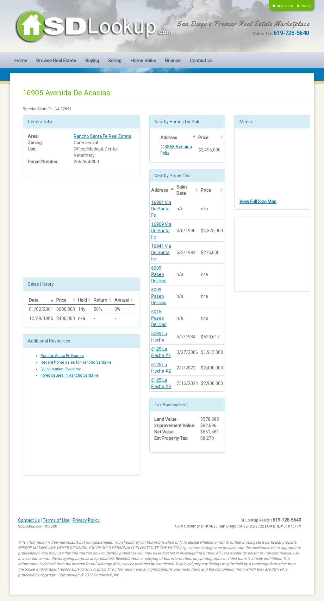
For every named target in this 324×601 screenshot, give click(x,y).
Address (168, 137)
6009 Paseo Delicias (158, 274)
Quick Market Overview (60, 369)
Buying (92, 60)
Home (21, 60)
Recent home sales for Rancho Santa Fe (75, 362)
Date (34, 300)
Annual (122, 300)
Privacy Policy (86, 520)
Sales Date (182, 190)
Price (61, 300)
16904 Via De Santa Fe (161, 209)
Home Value (143, 60)
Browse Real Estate (56, 60)
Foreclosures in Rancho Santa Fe (69, 375)
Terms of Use (56, 520)
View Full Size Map (258, 201)
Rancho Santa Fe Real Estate (102, 136)
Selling (115, 60)
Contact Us (201, 60)
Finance (173, 60)
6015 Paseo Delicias (158, 318)
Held (82, 300)
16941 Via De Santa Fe (161, 252)
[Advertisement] (81, 226)
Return (100, 300)
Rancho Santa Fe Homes (62, 356)
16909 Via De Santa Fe (161, 231)
